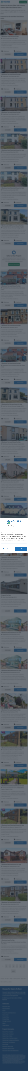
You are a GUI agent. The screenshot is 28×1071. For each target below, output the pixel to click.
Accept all (21, 548)
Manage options (7, 548)
